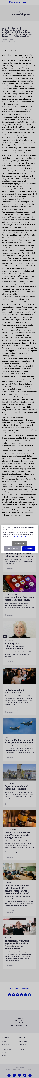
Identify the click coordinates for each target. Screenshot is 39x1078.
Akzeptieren (29, 549)
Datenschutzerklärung (19, 537)
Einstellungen (13, 549)
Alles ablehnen (19, 543)
